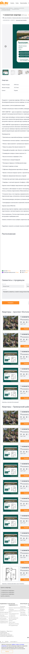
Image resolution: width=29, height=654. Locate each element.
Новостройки (23, 3)
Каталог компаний (22, 610)
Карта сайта (12, 622)
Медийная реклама (14, 624)
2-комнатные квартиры (7, 592)
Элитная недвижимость (4, 616)
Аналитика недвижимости (24, 607)
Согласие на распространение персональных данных (13, 618)
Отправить (10, 302)
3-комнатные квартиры (7, 594)
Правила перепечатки (14, 608)
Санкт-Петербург (3, 4)
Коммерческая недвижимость (4, 622)
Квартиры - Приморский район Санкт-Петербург (13, 583)
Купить (12, 3)
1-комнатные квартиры (5, 9)
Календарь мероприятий (23, 614)
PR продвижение (13, 625)
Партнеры (22, 612)
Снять (17, 3)
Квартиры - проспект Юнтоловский (10, 402)
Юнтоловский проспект (5, 10)
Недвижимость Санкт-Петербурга (6, 8)
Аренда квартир (4, 612)
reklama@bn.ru (13, 641)
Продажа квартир (2, 607)
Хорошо (7, 651)
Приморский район (15, 9)
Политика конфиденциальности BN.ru (14, 611)
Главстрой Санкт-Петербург (21, 20)
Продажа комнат (2, 610)
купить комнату (5, 596)
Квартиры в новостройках (19, 8)
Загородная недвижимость (4, 619)
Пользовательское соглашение (14, 614)
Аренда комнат (4, 614)
